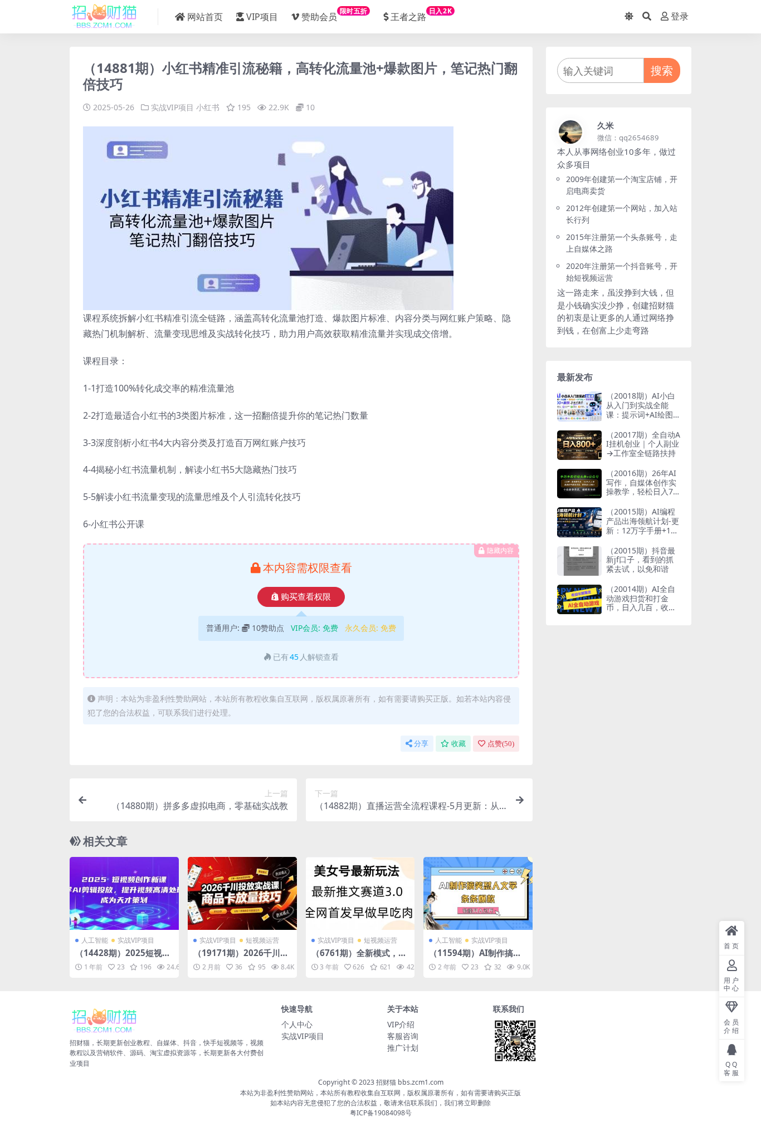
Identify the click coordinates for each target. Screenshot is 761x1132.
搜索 (662, 70)
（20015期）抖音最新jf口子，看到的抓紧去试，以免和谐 (640, 560)
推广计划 (402, 1047)
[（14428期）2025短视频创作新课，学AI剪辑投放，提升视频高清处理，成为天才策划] (124, 893)
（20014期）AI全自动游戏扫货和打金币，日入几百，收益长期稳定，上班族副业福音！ (641, 607)
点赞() (500, 743)
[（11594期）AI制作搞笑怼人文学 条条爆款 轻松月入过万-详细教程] (478, 893)
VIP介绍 (400, 1024)
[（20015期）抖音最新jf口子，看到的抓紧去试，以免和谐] (579, 561)
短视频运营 (262, 940)
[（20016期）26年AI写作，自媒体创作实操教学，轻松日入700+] (579, 483)
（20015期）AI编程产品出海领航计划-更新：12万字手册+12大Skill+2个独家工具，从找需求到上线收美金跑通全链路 (642, 534)
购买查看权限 (306, 596)
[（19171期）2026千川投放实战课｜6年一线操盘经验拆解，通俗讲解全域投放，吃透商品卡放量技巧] (242, 893)
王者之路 (421, 14)
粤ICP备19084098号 (381, 1113)
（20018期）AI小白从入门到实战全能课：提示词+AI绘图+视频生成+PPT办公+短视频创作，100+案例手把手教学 (640, 419)
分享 (421, 743)
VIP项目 (262, 17)
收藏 (458, 743)
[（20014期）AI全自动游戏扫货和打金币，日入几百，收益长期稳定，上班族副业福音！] (579, 599)
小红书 (207, 107)
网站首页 (205, 17)
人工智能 (94, 940)
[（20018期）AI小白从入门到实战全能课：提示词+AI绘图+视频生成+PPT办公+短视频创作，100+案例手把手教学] (579, 406)
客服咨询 (402, 1036)
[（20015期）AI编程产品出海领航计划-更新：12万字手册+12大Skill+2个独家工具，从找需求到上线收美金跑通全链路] (579, 522)
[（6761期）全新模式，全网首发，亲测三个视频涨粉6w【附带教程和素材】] (360, 893)
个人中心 (297, 1024)
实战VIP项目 (172, 107)
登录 (680, 16)
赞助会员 (334, 14)
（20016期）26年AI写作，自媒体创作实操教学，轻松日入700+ (641, 487)
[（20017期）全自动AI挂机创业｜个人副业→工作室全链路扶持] (579, 445)
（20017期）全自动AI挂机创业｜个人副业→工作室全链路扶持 (643, 444)
